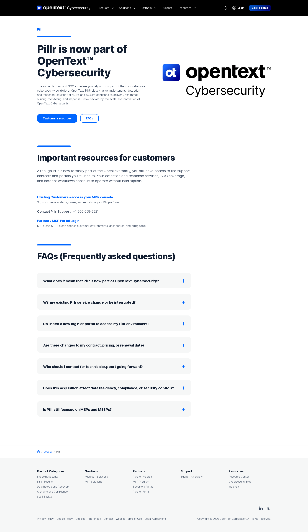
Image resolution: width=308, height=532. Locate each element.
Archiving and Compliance (52, 491)
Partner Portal (141, 491)
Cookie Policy (65, 518)
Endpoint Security (47, 476)
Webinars (234, 486)
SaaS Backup (45, 496)
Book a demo (260, 7)
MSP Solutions (93, 481)
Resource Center (239, 476)
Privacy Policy (45, 518)
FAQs (89, 118)
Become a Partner (143, 486)
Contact (108, 518)
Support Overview (191, 476)
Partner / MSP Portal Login (58, 221)
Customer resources (57, 118)
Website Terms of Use (129, 518)
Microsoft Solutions (96, 476)
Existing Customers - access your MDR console (75, 197)
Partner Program (142, 476)
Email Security (45, 481)
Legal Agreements (155, 518)
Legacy (48, 451)
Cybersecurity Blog (240, 481)
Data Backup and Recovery (53, 486)
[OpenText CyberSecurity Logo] (64, 7)
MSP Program (141, 481)
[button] (105, 7)
